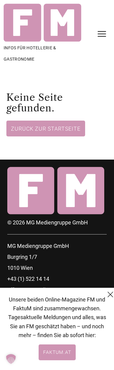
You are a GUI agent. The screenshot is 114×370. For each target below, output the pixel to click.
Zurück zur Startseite (46, 128)
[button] (11, 359)
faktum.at (57, 352)
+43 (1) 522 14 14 (28, 279)
